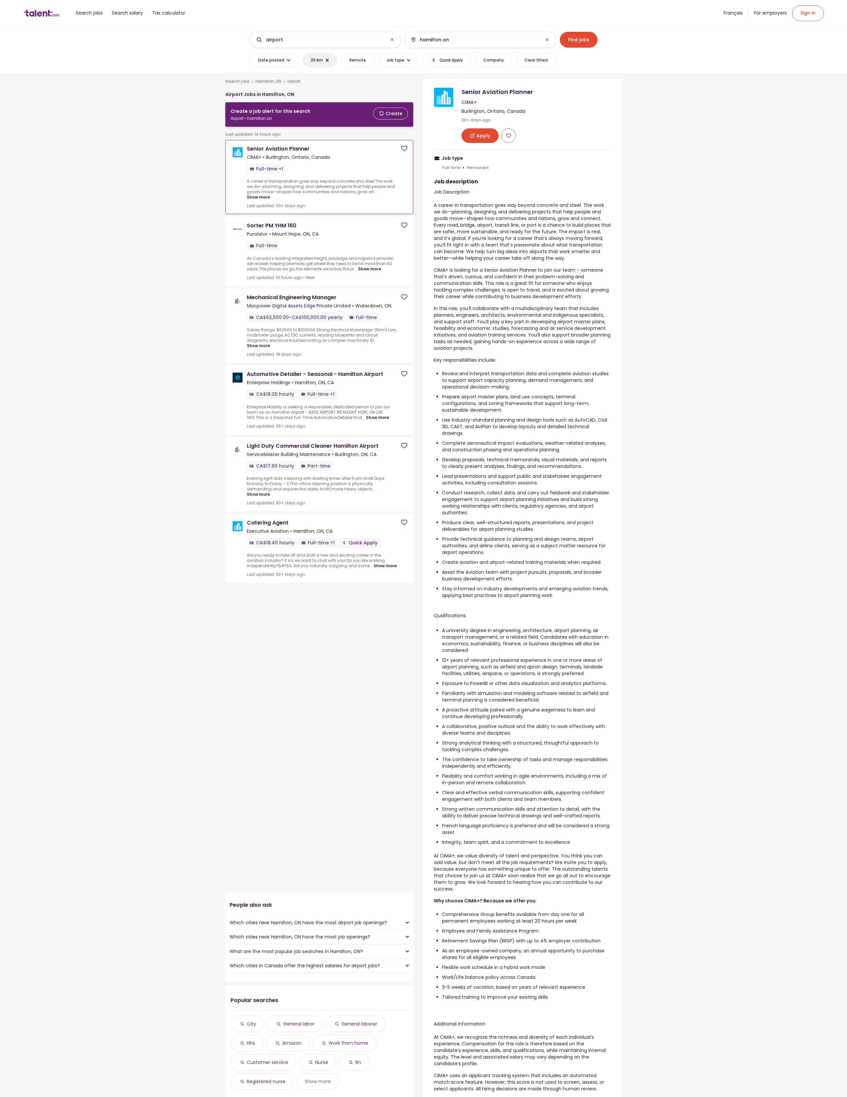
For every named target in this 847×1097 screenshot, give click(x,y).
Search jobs (237, 81)
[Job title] (319, 39)
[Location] (474, 39)
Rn (358, 1062)
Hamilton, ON (268, 81)
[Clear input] (392, 39)
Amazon (291, 1043)
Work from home (348, 1043)
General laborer (359, 1024)
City (251, 1024)
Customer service (267, 1062)
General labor (298, 1024)
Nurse (321, 1062)
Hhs (251, 1043)
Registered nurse (266, 1081)
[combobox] (325, 39)
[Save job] (404, 148)
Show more (258, 197)
